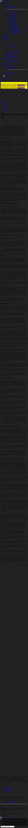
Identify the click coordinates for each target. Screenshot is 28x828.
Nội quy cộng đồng (8, 791)
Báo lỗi (5, 106)
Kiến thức (6, 110)
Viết (2, 81)
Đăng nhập (6, 77)
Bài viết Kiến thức (4, 102)
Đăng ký (6, 78)
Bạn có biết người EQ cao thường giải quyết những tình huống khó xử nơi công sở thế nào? (14, 84)
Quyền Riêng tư (7, 789)
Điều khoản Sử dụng (8, 788)
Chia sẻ (5, 105)
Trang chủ (6, 109)
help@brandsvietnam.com (10, 802)
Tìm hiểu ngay (21, 85)
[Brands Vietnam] (5, 1)
